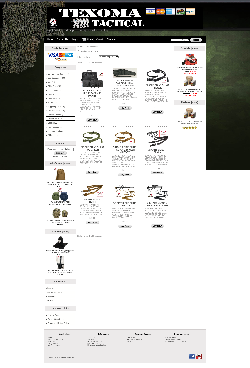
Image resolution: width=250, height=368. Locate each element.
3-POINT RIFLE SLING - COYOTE (124, 204)
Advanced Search (60, 156)
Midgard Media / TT (69, 357)
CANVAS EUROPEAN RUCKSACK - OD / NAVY (60, 203)
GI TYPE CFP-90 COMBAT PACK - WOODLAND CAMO (60, 221)
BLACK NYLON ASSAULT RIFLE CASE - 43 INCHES (125, 83)
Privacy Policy (54, 315)
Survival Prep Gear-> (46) (58, 74)
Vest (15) (51, 82)
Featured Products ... (56, 131)
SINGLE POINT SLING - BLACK (157, 86)
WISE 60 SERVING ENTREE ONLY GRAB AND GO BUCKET (190, 90)
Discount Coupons (94, 343)
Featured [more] (60, 231)
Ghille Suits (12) (54, 86)
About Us (50, 288)
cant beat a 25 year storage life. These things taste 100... (190, 122)
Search (60, 143)
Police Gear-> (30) (55, 119)
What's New (53, 343)
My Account (131, 341)
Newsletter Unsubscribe (96, 345)
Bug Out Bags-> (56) (56, 78)
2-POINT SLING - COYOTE (92, 200)
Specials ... (52, 123)
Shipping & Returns (54, 292)
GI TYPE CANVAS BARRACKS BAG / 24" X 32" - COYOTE (60, 183)
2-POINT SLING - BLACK (157, 151)
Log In (75, 39)
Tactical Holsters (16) (56, 115)
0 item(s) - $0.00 (95, 39)
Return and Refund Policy (58, 323)
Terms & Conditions (56, 319)
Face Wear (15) (54, 90)
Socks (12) (52, 102)
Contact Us (62, 39)
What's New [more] (60, 163)
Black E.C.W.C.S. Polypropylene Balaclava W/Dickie (60, 252)
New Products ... (55, 127)
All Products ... (54, 135)
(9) (56, 111)
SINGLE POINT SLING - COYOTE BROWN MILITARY (124, 150)
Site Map (49, 300)
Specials (51, 341)
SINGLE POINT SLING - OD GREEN (92, 148)
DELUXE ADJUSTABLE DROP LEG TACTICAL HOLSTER (60, 271)
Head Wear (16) (54, 98)
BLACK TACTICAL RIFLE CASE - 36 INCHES (92, 93)
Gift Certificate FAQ (94, 341)
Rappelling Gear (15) (56, 107)
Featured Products (55, 339)
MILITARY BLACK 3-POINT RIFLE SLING (157, 204)
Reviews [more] (189, 102)
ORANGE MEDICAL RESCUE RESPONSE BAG (190, 68)
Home (50, 39)
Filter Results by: (84, 57)
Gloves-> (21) (53, 94)
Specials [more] (189, 48)
